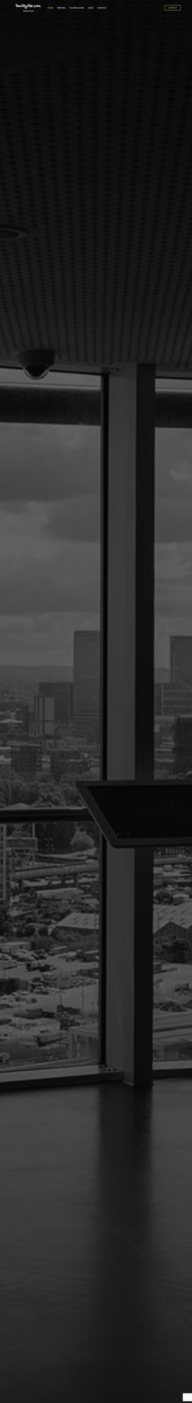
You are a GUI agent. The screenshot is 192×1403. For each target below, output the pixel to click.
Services (61, 7)
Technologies (76, 7)
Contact (102, 7)
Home (50, 7)
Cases (90, 7)
